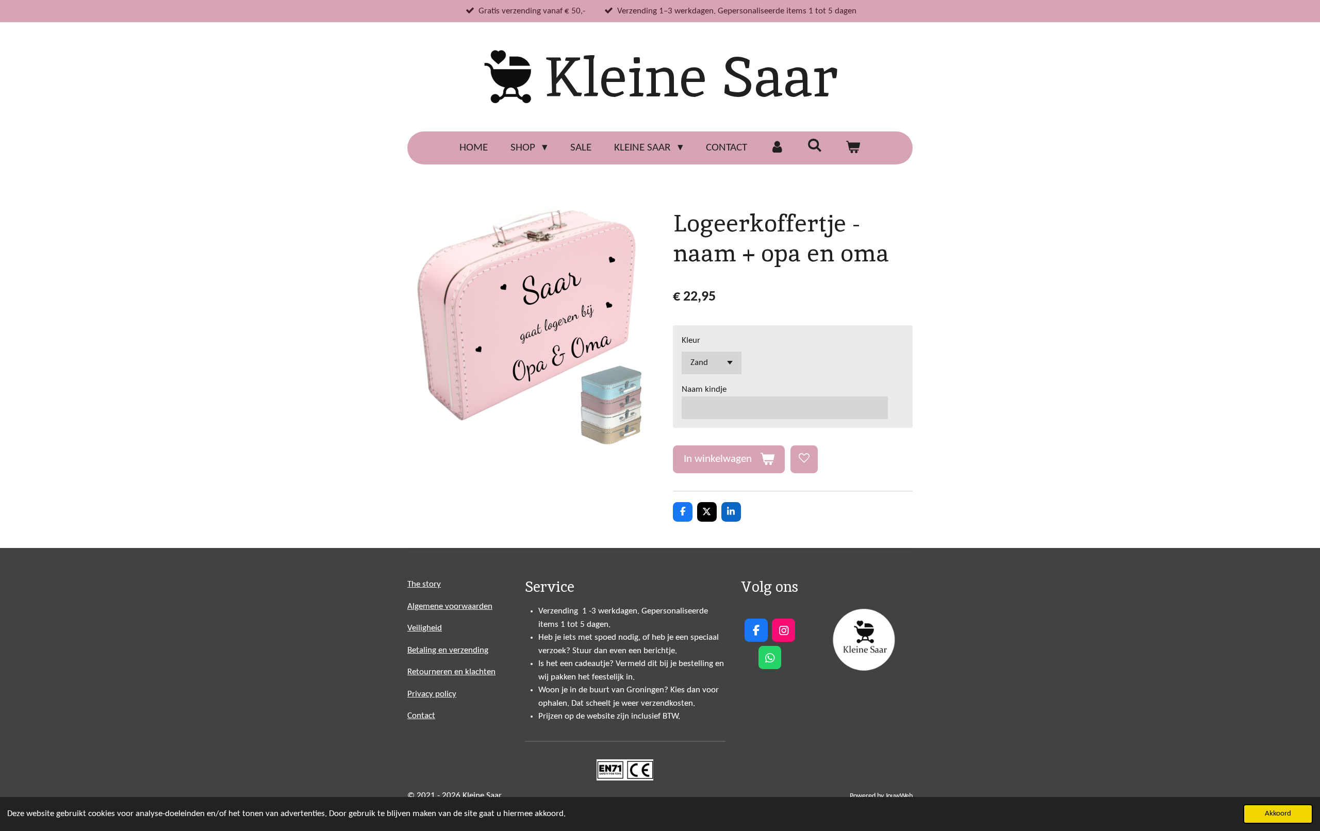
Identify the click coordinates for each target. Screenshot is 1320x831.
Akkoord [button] (1278, 814)
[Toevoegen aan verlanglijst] (804, 459)
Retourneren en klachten (451, 672)
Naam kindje (704, 389)
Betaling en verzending (447, 650)
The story (424, 584)
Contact (421, 715)
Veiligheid (424, 628)
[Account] (777, 148)
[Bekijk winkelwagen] (853, 148)
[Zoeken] (815, 146)
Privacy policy (431, 694)
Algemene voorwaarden (449, 606)
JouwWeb (899, 796)
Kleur (691, 340)
